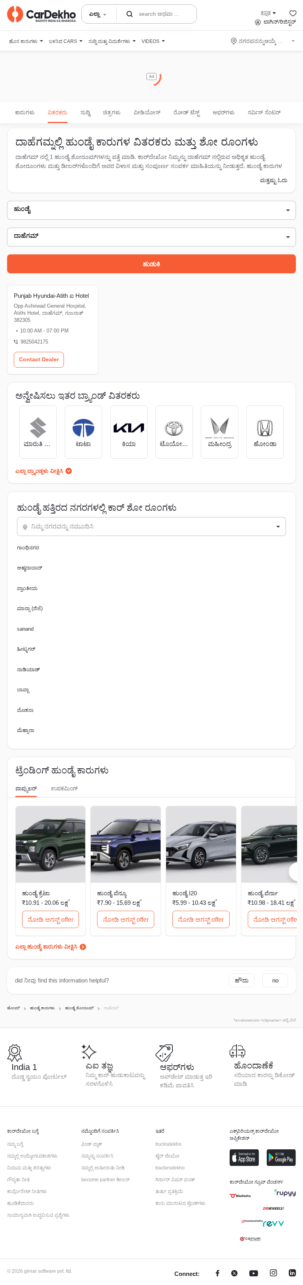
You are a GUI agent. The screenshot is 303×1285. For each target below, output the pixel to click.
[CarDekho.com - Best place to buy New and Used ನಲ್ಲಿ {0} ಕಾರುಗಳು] (41, 14)
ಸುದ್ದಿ (85, 112)
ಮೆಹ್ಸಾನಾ (25, 730)
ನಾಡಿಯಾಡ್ (28, 669)
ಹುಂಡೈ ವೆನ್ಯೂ (111, 893)
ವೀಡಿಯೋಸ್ (147, 112)
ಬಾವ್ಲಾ (23, 690)
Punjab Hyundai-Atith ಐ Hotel (51, 295)
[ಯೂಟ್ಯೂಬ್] (253, 1274)
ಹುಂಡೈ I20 (184, 893)
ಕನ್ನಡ (266, 12)
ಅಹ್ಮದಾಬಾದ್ (29, 568)
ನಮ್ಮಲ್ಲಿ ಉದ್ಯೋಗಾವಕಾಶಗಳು (32, 1156)
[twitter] (234, 1274)
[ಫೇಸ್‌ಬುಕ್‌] (217, 1274)
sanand (25, 629)
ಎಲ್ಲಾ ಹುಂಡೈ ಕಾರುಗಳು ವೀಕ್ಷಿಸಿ (46, 946)
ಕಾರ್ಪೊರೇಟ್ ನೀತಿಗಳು (27, 1191)
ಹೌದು (242, 980)
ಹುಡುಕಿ (151, 264)
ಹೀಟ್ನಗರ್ (26, 649)
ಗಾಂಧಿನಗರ (28, 548)
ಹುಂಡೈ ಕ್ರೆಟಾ (36, 893)
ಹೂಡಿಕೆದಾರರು (20, 1203)
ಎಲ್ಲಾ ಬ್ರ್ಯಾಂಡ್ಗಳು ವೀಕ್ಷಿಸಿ (39, 471)
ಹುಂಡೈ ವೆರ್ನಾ (263, 893)
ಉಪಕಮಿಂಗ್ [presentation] (64, 788)
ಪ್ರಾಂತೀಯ (27, 588)
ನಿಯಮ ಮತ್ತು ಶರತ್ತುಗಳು (29, 1168)
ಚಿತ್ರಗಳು (112, 112)
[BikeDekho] (240, 1196)
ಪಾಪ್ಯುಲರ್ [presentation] (26, 788)
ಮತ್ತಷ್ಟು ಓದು (274, 180)
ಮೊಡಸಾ (25, 710)
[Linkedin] (292, 1274)
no (275, 980)
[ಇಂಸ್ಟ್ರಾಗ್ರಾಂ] (273, 1274)
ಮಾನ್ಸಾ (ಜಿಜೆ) (30, 608)
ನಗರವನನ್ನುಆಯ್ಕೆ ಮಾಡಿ (263, 41)
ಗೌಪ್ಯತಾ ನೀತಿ (18, 1179)
